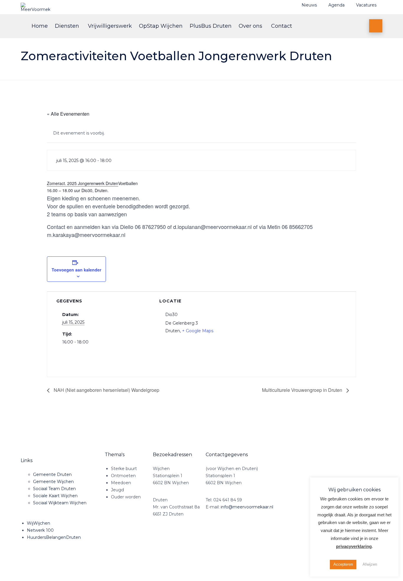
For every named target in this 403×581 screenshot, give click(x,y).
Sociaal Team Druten (54, 488)
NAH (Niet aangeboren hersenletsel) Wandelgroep (106, 390)
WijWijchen (38, 523)
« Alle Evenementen (68, 113)
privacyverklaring (354, 546)
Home (40, 26)
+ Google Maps (197, 330)
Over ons (250, 26)
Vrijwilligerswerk (110, 26)
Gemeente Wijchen (53, 481)
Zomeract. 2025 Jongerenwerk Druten (82, 183)
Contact (281, 26)
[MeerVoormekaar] (87, 7)
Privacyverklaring (81, 564)
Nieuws (309, 5)
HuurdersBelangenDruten (54, 537)
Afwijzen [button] (370, 564)
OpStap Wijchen (161, 26)
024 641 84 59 (227, 500)
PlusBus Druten (211, 26)
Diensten (67, 26)
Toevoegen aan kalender (76, 270)
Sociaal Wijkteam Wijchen (59, 502)
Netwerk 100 (40, 530)
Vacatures (366, 5)
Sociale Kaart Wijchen (55, 495)
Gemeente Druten (52, 474)
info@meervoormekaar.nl (247, 507)
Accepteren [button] (343, 564)
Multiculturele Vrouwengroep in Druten (302, 390)
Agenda (336, 5)
